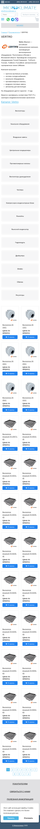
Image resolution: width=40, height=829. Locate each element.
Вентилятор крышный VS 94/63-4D (29, 748)
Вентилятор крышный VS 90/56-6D (9, 709)
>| (28, 774)
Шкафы (20, 269)
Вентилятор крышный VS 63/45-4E (9, 631)
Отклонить (28, 818)
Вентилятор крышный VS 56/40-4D (29, 553)
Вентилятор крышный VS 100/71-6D (10, 436)
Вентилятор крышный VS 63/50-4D (29, 631)
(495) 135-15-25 (34, 2)
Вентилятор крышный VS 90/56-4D (29, 670)
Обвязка (20, 282)
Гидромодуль (20, 242)
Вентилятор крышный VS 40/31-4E (29, 475)
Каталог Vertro (10, 101)
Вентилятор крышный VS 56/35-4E (9, 553)
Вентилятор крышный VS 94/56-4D (9, 748)
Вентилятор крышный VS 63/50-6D (9, 670)
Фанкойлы (20, 216)
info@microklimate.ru (8, 11)
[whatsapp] (8, 19)
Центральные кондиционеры (20, 150)
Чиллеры (20, 190)
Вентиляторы (20, 111)
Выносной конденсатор (20, 229)
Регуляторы (20, 295)
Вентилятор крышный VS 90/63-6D (29, 709)
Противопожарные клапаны (20, 163)
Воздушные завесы (20, 137)
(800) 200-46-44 (22, 2)
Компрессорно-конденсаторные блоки (20, 203)
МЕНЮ (7, 2)
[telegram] (12, 19)
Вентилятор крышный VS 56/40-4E (9, 592)
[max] (16, 19)
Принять (10, 818)
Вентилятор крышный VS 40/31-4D (9, 475)
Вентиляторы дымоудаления (20, 177)
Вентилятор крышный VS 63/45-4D (29, 592)
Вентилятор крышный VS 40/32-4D (9, 514)
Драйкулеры (20, 256)
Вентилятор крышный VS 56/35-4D (29, 514)
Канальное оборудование (20, 124)
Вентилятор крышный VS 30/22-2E (29, 436)
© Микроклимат (18, 825)
